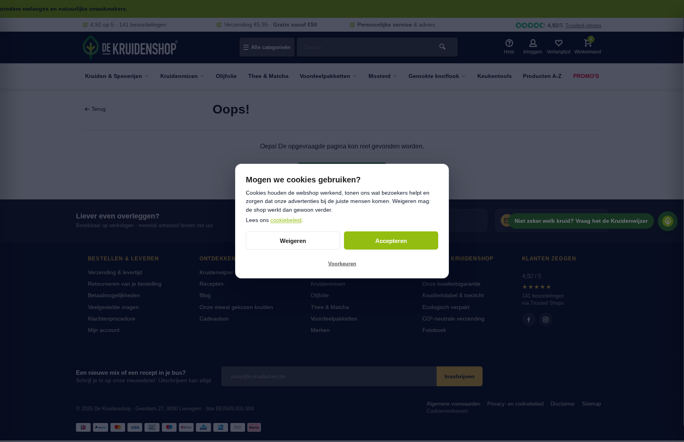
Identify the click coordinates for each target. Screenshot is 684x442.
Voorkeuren (342, 263)
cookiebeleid (286, 219)
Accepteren (391, 240)
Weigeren (293, 240)
